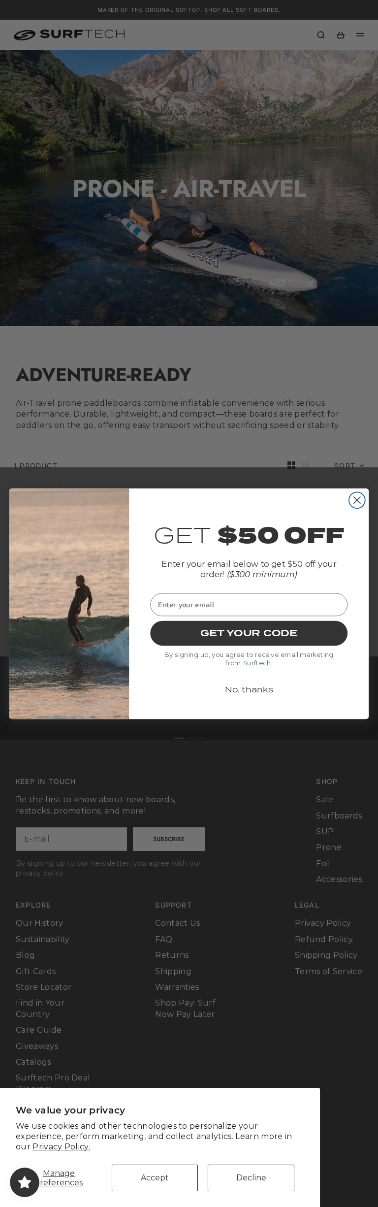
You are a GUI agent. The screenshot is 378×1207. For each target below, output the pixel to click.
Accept (155, 1177)
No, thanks (249, 689)
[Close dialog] (357, 500)
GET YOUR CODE (248, 633)
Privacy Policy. (61, 1146)
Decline (251, 1177)
